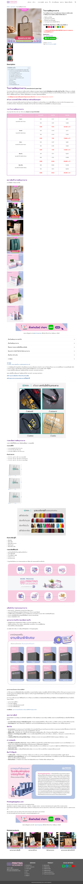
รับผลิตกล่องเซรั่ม (47, 868)
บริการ (34, 2)
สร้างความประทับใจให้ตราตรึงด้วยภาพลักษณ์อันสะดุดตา (19, 71)
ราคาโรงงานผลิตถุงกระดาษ (15, 72)
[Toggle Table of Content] (28, 68)
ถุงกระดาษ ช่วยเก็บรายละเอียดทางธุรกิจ (17, 77)
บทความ (62, 2)
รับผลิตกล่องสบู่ (47, 866)
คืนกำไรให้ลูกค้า (13, 83)
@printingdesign (37, 333)
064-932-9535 (49, 36)
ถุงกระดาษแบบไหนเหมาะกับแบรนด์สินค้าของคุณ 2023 (25, 709)
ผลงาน (46, 2)
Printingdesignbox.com (14, 84)
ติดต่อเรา (28, 875)
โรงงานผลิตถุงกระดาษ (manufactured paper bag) (18, 69)
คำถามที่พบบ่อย (55, 2)
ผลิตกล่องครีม (46, 865)
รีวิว (50, 2)
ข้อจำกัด (11, 80)
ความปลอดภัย (12, 81)
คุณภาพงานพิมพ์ (13, 79)
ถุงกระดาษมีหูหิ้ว (53, 44)
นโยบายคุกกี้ (28, 868)
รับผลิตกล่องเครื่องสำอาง (48, 872)
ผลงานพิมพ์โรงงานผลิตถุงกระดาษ (16, 73)
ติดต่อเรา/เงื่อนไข (68, 2)
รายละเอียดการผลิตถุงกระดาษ (15, 75)
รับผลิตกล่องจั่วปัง (47, 870)
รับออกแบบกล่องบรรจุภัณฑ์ (49, 873)
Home (8, 6)
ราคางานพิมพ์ (41, 2)
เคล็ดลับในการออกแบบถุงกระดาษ (16, 76)
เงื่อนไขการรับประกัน (30, 866)
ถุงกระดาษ (13, 6)
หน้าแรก (29, 2)
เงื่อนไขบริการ (29, 865)
